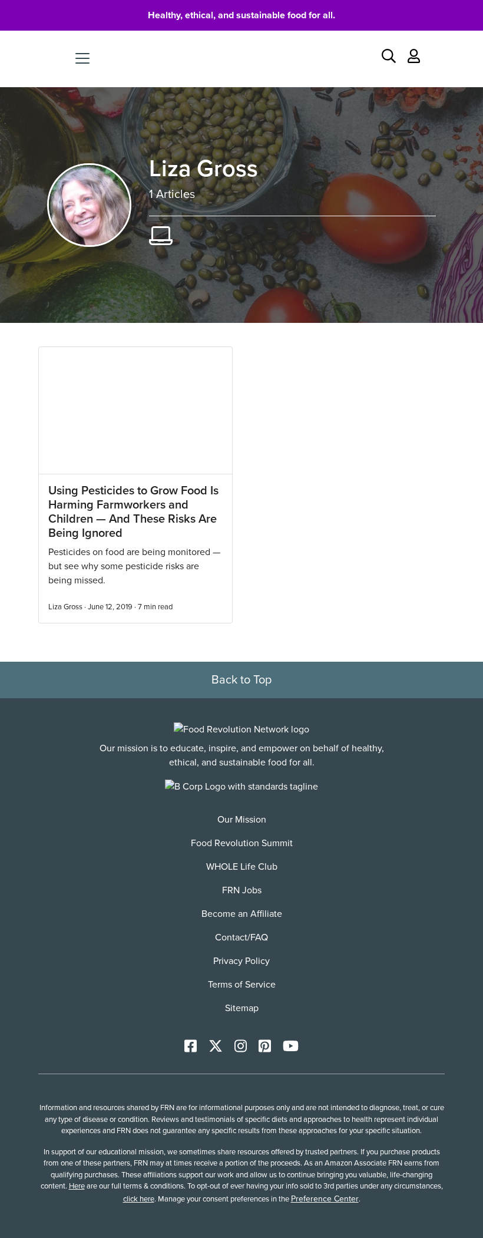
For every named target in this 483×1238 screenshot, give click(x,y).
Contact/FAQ (241, 937)
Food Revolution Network (241, 58)
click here (138, 1199)
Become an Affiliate (241, 914)
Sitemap (242, 1008)
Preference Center (325, 1199)
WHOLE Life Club (241, 867)
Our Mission (241, 820)
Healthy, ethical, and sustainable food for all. (241, 15)
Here (77, 1186)
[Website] (161, 236)
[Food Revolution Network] (241, 729)
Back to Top (241, 680)
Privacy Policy (241, 961)
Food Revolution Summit (242, 843)
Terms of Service (242, 985)
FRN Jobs (242, 890)
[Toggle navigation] (82, 58)
